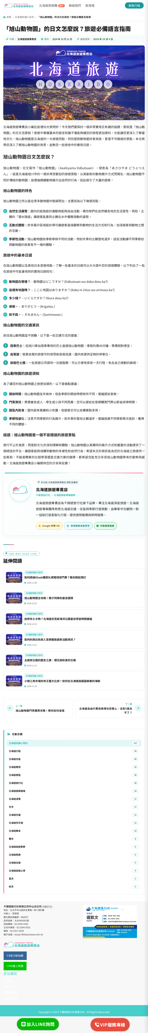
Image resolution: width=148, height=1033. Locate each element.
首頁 (8, 17)
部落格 (90, 5)
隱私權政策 (11, 998)
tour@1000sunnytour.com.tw (28, 934)
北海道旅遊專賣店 (52, 489)
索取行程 (134, 5)
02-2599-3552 (21, 924)
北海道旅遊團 (51, 5)
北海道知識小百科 (24, 17)
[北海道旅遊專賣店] (19, 5)
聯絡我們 (75, 5)
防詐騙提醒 (11, 992)
